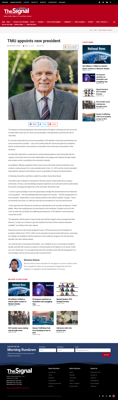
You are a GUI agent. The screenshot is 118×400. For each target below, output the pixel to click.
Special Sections (7, 24)
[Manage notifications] (113, 395)
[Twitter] (103, 2)
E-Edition (26, 2)
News (8, 22)
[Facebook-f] (99, 396)
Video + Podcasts (101, 22)
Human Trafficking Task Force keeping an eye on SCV (41, 330)
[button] (114, 22)
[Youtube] (106, 2)
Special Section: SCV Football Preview (102, 91)
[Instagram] (110, 2)
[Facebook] (99, 2)
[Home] (87, 30)
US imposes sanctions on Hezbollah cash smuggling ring (42, 301)
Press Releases (31, 24)
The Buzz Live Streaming (20, 22)
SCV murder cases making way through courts (103, 104)
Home (3, 22)
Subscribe (5, 2)
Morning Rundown (15, 2)
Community (67, 22)
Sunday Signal (18, 24)
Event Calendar (80, 22)
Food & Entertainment (54, 22)
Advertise (43, 2)
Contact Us (34, 2)
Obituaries (62, 2)
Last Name (60, 347)
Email (77, 347)
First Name (42, 347)
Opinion (90, 22)
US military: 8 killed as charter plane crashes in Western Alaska (17, 301)
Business (41, 22)
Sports (32, 22)
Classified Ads (52, 2)
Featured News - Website (105, 30)
